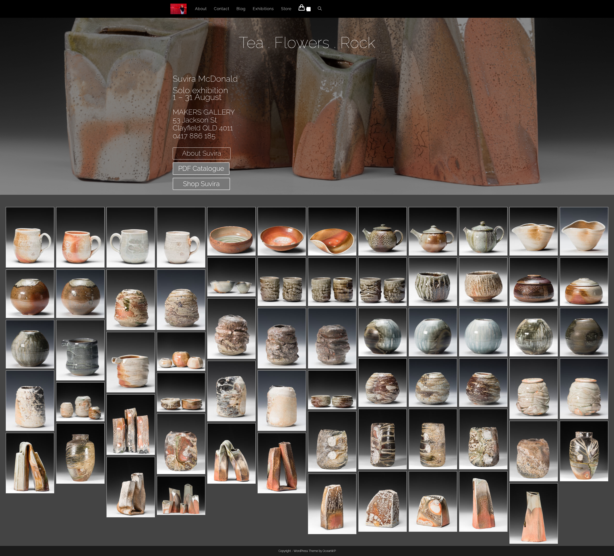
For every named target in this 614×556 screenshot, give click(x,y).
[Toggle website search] (319, 9)
